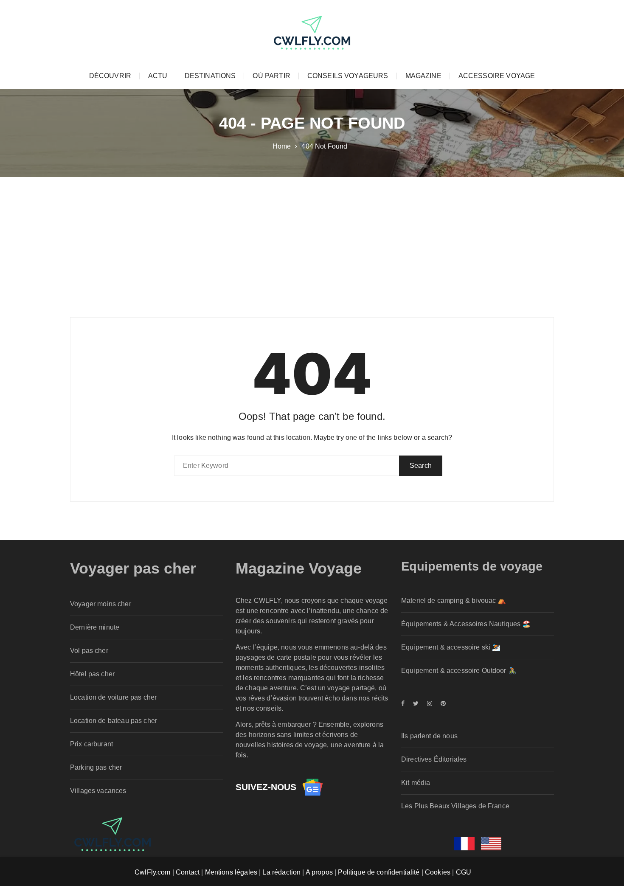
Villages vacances (98, 790)
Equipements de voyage (471, 566)
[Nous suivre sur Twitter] (416, 703)
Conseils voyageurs (347, 75)
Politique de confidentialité (378, 872)
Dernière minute (94, 627)
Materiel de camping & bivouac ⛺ (453, 600)
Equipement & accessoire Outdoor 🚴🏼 (459, 670)
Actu (158, 75)
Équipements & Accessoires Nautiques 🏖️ (466, 623)
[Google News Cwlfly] (312, 787)
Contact (188, 872)
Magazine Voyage (299, 568)
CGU (463, 872)
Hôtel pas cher (92, 674)
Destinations (210, 75)
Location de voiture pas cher (113, 697)
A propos (319, 872)
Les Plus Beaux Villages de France (455, 806)
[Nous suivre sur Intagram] (429, 703)
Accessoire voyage (496, 75)
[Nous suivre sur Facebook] (405, 703)
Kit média (415, 782)
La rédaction (281, 872)
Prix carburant (91, 744)
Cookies (437, 872)
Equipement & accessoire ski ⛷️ (450, 647)
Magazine (423, 75)
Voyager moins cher (100, 604)
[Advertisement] (312, 240)
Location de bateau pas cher (113, 720)
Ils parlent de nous (429, 736)
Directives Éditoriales (434, 759)
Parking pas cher (96, 767)
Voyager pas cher (133, 568)
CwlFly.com (153, 872)
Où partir (271, 75)
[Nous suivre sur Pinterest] (441, 703)
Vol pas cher (89, 650)
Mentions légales (231, 872)
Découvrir (110, 75)
